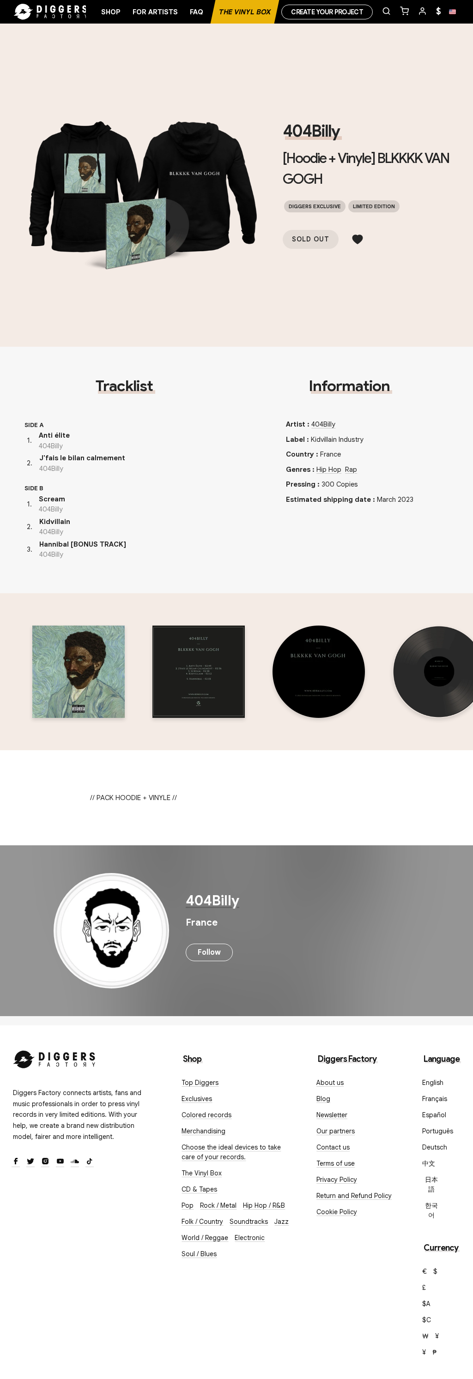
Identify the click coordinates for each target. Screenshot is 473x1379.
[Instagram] (45, 1162)
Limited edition (374, 206)
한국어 (431, 1210)
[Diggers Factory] (54, 1057)
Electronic (250, 1238)
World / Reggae (205, 1238)
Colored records (206, 1115)
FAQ (196, 12)
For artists (155, 12)
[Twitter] (30, 1162)
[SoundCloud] (74, 1162)
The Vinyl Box (245, 12)
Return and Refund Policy (354, 1196)
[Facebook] (15, 1162)
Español (434, 1115)
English (432, 1082)
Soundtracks (249, 1221)
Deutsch (434, 1147)
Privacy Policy (336, 1179)
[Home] (50, 12)
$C (426, 1320)
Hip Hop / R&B (264, 1205)
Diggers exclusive (315, 206)
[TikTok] (89, 1162)
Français (434, 1099)
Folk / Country (202, 1221)
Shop (111, 12)
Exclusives (197, 1099)
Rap (351, 469)
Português (437, 1131)
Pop (188, 1205)
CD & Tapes (199, 1189)
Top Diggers (200, 1082)
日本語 (431, 1184)
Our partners (335, 1131)
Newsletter (331, 1115)
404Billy (311, 131)
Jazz (281, 1221)
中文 (428, 1163)
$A (426, 1304)
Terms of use (335, 1163)
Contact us (333, 1147)
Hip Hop (328, 469)
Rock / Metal (218, 1205)
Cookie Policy (336, 1212)
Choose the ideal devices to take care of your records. (231, 1152)
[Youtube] (60, 1162)
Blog (323, 1099)
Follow (209, 952)
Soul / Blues (199, 1254)
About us (330, 1082)
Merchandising (203, 1131)
